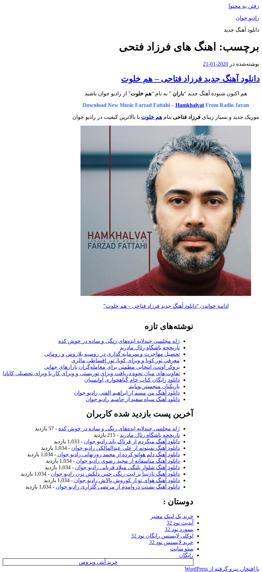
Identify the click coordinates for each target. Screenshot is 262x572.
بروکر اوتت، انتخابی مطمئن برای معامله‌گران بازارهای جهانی (112, 367)
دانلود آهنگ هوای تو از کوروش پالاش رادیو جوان (127, 480)
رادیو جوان (247, 18)
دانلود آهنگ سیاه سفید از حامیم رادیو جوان (133, 399)
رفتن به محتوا (244, 6)
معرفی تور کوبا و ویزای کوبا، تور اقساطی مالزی (125, 360)
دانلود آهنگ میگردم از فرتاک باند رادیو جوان (132, 441)
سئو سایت (181, 549)
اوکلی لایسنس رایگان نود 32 (162, 536)
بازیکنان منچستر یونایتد (154, 386)
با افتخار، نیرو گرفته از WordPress (222, 569)
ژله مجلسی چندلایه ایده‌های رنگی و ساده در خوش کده (119, 341)
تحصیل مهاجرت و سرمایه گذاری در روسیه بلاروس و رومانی (112, 354)
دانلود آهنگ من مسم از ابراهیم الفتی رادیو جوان (127, 393)
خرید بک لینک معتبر (171, 516)
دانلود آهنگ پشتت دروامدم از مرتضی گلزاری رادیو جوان (118, 487)
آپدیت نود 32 (179, 523)
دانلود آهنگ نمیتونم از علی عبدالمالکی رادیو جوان (125, 448)
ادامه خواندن (166, 306)
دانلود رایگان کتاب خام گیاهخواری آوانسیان (132, 380)
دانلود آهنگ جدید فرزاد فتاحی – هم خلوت (190, 78)
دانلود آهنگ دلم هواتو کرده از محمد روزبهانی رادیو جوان (118, 454)
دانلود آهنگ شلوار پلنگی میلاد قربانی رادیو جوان (127, 467)
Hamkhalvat (189, 105)
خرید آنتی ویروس (98, 562)
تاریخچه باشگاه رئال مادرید (150, 347)
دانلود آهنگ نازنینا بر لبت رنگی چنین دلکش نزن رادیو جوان (115, 474)
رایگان (186, 555)
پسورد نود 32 (179, 529)
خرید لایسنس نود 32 (171, 542)
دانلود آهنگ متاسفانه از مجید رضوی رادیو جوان (128, 461)
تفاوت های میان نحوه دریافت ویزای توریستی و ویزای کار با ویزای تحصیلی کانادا (91, 373)
